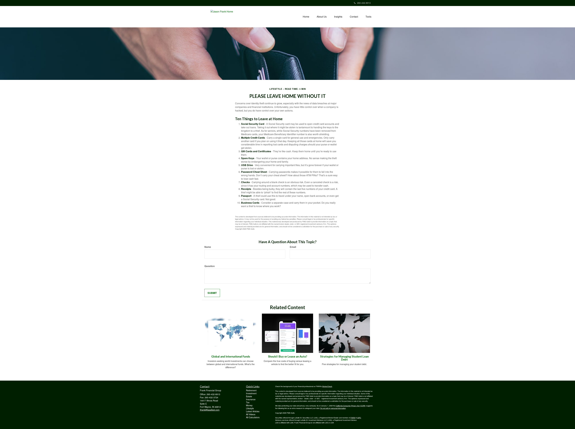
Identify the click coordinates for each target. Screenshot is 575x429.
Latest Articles (252, 411)
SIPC (359, 417)
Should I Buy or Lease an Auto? (287, 356)
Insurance (250, 399)
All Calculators (252, 417)
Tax (247, 402)
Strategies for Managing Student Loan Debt (344, 358)
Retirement (251, 390)
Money (249, 405)
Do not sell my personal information (333, 408)
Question (209, 266)
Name (207, 247)
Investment (251, 393)
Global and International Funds (230, 356)
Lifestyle (250, 408)
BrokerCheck (327, 386)
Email (293, 247)
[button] (321, 16)
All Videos (250, 414)
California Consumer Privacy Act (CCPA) (351, 405)
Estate (249, 396)
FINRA (352, 417)
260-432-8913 (364, 2)
